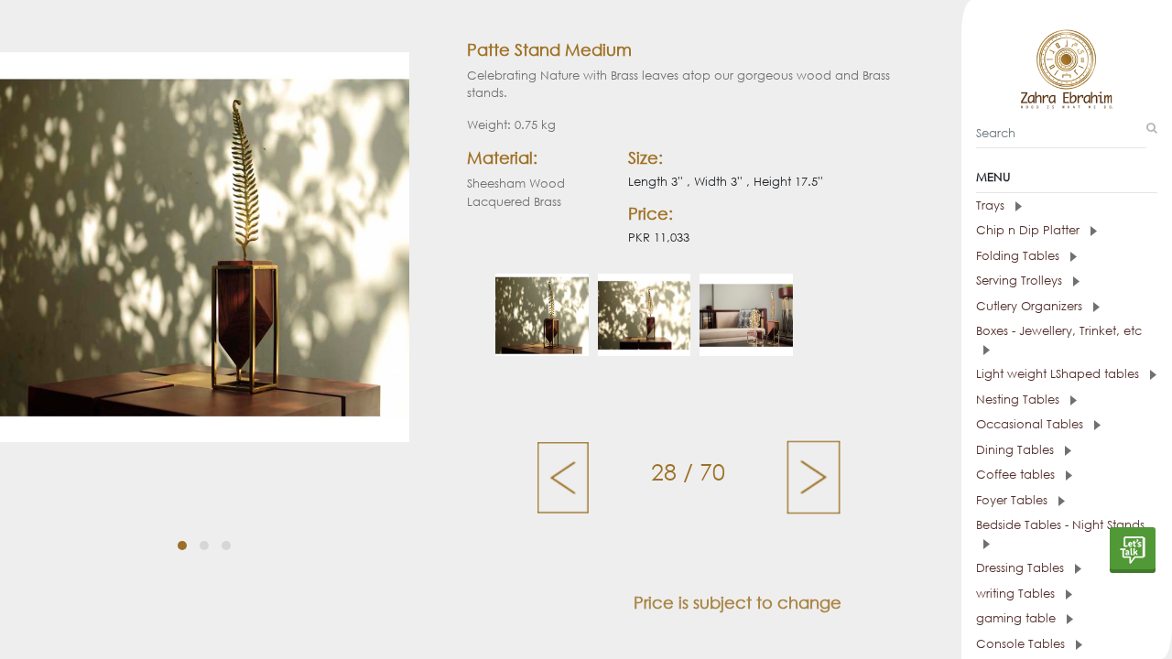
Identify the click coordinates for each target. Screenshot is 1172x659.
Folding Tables (1019, 256)
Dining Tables (1017, 450)
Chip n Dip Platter (1029, 230)
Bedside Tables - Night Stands (1060, 525)
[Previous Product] (564, 476)
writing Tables (1017, 593)
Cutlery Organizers (1031, 306)
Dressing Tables (1022, 568)
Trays (992, 205)
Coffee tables (1017, 474)
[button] (182, 545)
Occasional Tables (1031, 424)
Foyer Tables (1013, 500)
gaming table (1017, 618)
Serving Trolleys (1021, 280)
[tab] (1066, 206)
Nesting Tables (1019, 399)
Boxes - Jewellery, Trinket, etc (1059, 331)
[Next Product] (813, 476)
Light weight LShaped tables (1059, 374)
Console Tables (1022, 644)
